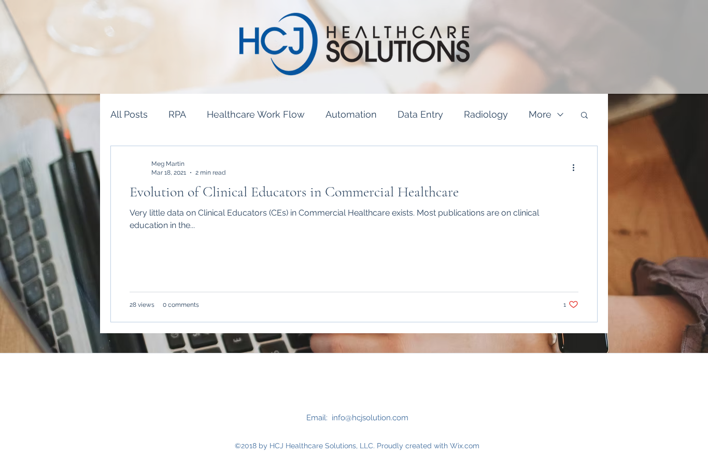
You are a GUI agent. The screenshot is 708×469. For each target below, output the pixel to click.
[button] (584, 115)
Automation (351, 114)
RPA (177, 114)
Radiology (486, 114)
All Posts (129, 114)
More (540, 114)
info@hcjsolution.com (370, 417)
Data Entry (420, 114)
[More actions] (577, 167)
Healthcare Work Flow (256, 114)
